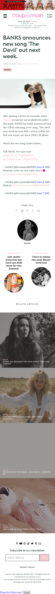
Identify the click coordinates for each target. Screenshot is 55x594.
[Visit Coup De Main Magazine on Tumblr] (36, 543)
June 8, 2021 (43, 182)
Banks (7, 70)
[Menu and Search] (5, 16)
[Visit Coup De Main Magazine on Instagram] (24, 543)
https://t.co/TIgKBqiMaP (18, 155)
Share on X (22, 210)
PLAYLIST (50, 16)
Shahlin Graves (30, 64)
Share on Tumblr (33, 210)
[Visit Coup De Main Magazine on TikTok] (28, 543)
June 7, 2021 (43, 193)
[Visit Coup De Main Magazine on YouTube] (21, 543)
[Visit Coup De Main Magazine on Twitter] (32, 543)
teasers (7, 119)
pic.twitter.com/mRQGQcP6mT (31, 185)
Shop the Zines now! (11, 592)
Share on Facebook (16, 210)
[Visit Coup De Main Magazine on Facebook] (17, 543)
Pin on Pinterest (27, 210)
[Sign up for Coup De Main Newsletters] (40, 543)
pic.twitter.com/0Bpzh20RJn (20, 159)
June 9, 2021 (43, 167)
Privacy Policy (27, 567)
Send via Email (38, 210)
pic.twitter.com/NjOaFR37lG (20, 174)
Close (26, 592)
